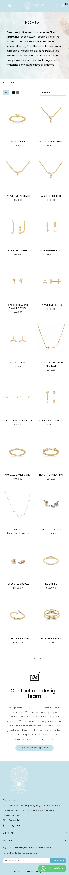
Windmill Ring (17, 141)
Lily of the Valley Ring (51, 474)
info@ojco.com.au (12, 815)
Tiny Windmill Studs (51, 305)
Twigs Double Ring (51, 638)
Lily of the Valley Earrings (51, 420)
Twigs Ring (51, 584)
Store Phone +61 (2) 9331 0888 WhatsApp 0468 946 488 (30, 810)
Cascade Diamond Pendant (51, 141)
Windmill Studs (18, 362)
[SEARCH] (10, 5)
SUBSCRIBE (58, 860)
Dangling (18, 529)
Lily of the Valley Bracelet (18, 420)
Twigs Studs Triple (51, 529)
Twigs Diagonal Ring (17, 638)
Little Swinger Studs (51, 250)
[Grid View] (13, 92)
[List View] (17, 92)
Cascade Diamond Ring (18, 474)
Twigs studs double (18, 584)
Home (5, 82)
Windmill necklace (51, 196)
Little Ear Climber (18, 250)
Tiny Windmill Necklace (17, 196)
